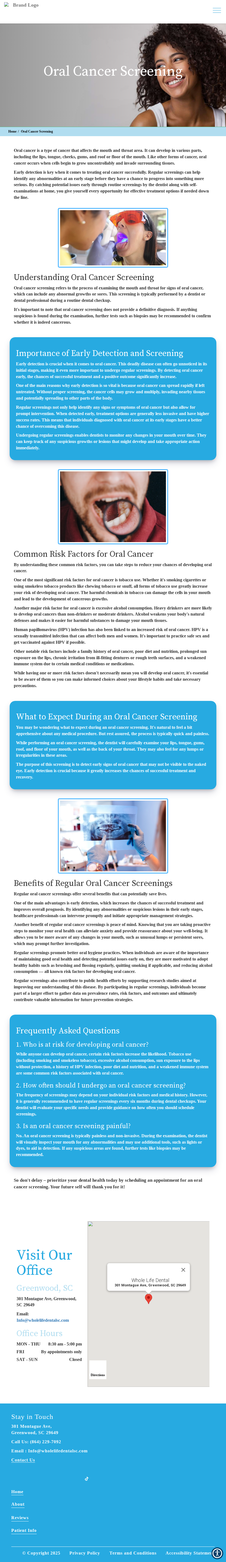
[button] (187, 10)
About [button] (18, 1504)
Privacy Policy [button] (84, 1553)
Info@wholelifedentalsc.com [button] (43, 1320)
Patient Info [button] (24, 1530)
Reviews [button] (20, 1517)
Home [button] (12, 131)
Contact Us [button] (23, 1460)
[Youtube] (73, 1478)
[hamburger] (219, 7)
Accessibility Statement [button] (190, 1553)
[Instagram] (59, 1478)
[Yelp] (44, 1478)
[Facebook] (30, 1478)
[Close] (183, 1269)
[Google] (16, 1478)
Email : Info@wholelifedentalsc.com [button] (49, 1450)
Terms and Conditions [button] (133, 1553)
